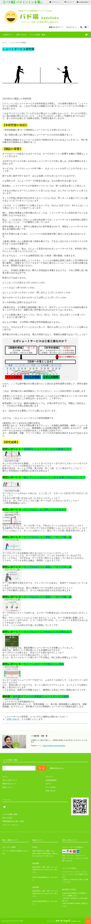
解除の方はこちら (57, 768)
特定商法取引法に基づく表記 (13, 821)
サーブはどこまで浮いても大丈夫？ (45, 509)
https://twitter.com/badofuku (54, 746)
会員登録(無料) (84, 2)
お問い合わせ (21, 35)
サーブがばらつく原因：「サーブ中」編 (48, 566)
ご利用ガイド (7, 35)
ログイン (69, 2)
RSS (4, 818)
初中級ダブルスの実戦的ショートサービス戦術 (41, 696)
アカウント (55, 2)
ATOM (9, 818)
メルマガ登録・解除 (37, 35)
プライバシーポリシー (10, 825)
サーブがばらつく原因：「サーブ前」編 (48, 537)
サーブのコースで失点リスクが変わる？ (48, 631)
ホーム (4, 42)
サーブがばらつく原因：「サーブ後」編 (48, 596)
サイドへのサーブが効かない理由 (44, 664)
